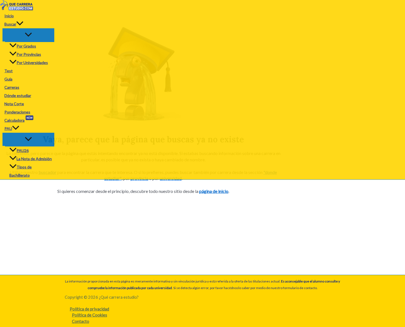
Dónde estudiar (17, 95)
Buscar (10, 24)
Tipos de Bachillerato (20, 171)
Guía (8, 79)
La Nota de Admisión (34, 158)
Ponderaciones (17, 112)
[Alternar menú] (28, 34)
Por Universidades (32, 62)
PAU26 (23, 150)
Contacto (80, 321)
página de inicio (213, 191)
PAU (8, 128)
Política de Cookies (89, 314)
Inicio (9, 15)
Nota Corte (14, 103)
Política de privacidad (89, 308)
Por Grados (26, 46)
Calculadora (18, 119)
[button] (19, 24)
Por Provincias (29, 54)
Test (8, 70)
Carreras (11, 87)
